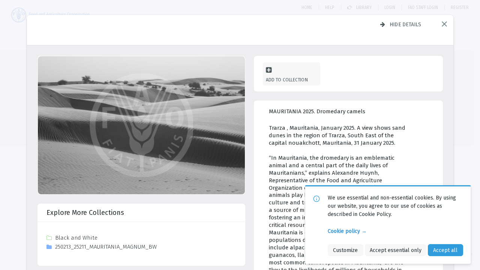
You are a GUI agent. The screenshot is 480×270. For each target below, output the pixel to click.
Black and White (76, 237)
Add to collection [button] (287, 79)
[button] (444, 24)
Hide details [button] (406, 24)
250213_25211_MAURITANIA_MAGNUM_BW (106, 246)
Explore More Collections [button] (85, 212)
